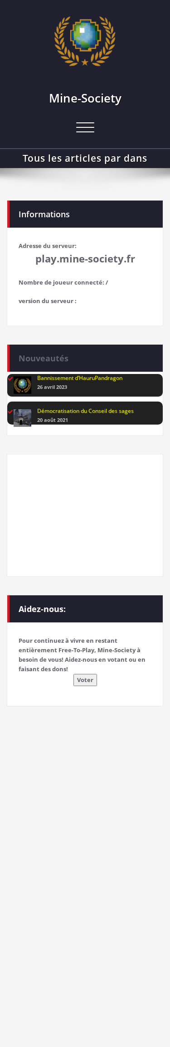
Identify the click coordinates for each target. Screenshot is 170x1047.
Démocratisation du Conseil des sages (85, 411)
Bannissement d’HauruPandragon (79, 378)
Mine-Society (85, 98)
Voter (85, 680)
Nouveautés (43, 358)
